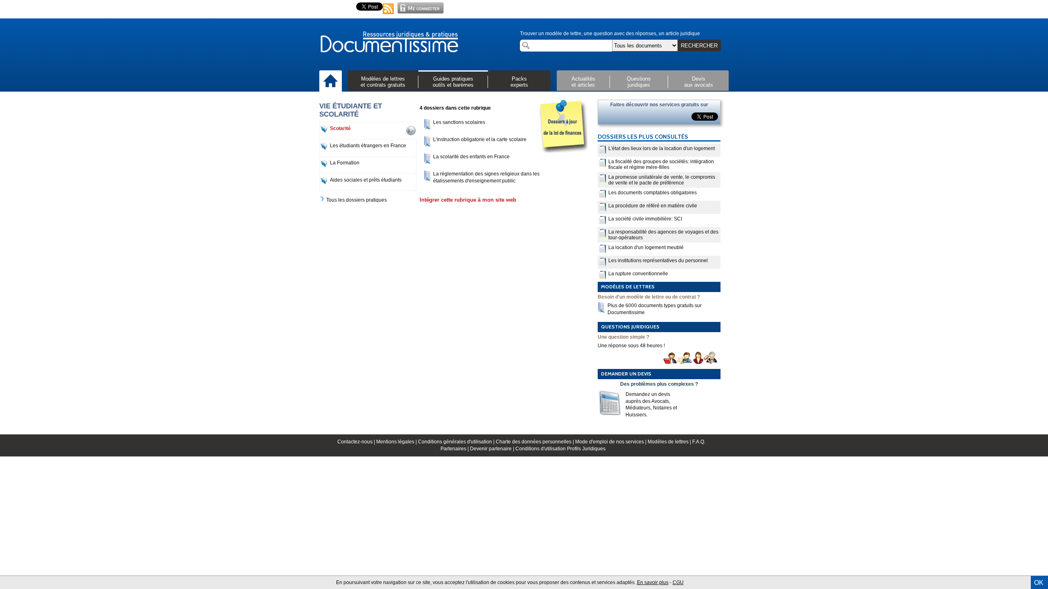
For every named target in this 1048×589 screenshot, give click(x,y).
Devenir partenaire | (492, 449)
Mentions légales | (397, 442)
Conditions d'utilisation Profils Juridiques (560, 449)
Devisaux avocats (698, 82)
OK (1038, 582)
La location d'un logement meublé (646, 247)
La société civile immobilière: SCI (645, 219)
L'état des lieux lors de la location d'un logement (661, 148)
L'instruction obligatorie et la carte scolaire (479, 139)
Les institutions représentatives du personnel (658, 260)
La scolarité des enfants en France (471, 157)
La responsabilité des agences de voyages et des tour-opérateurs (663, 235)
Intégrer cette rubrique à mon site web (468, 200)
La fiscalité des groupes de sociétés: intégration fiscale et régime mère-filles (661, 164)
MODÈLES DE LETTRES (628, 286)
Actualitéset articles (583, 82)
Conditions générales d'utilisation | (457, 442)
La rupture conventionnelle (638, 274)
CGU (678, 582)
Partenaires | (455, 449)
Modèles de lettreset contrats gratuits (383, 82)
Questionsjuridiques (639, 82)
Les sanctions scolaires (459, 122)
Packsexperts (519, 82)
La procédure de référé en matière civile (652, 206)
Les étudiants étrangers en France (368, 145)
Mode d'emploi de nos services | (611, 442)
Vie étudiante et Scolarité (350, 110)
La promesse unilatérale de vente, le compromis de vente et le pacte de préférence (661, 180)
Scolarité (340, 128)
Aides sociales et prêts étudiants (366, 180)
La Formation (344, 163)
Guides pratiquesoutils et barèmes (453, 82)
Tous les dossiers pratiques (356, 200)
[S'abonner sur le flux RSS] (388, 14)
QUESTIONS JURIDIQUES (630, 327)
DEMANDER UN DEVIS (626, 374)
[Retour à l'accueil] (388, 42)
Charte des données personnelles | (535, 442)
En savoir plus (653, 582)
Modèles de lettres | (670, 442)
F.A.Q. (698, 442)
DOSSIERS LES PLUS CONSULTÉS (643, 136)
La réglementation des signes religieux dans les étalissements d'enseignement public (486, 177)
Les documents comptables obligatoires (652, 193)
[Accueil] (330, 81)
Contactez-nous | (356, 442)
